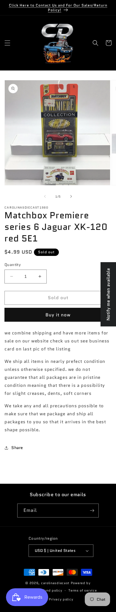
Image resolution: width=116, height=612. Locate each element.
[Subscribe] (91, 511)
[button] (7, 42)
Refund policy (50, 590)
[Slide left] (44, 196)
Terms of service (82, 590)
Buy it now (58, 315)
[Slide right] (71, 196)
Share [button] (17, 448)
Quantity (12, 264)
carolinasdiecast (55, 583)
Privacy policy (61, 599)
